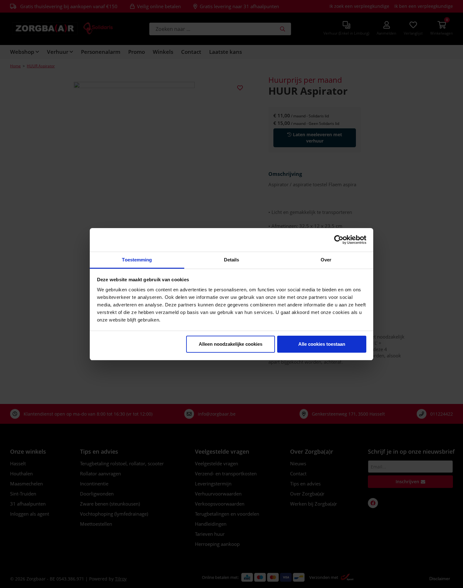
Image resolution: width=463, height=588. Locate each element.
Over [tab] (326, 259)
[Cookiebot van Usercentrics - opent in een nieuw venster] (338, 239)
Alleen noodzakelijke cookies (230, 344)
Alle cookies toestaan (321, 344)
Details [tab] (231, 259)
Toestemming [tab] (137, 259)
